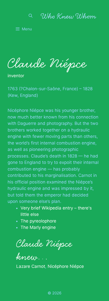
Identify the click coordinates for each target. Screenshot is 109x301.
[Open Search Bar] (30, 15)
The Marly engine (38, 227)
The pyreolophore (38, 221)
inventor (16, 75)
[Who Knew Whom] (68, 15)
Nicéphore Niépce (66, 266)
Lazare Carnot (30, 266)
